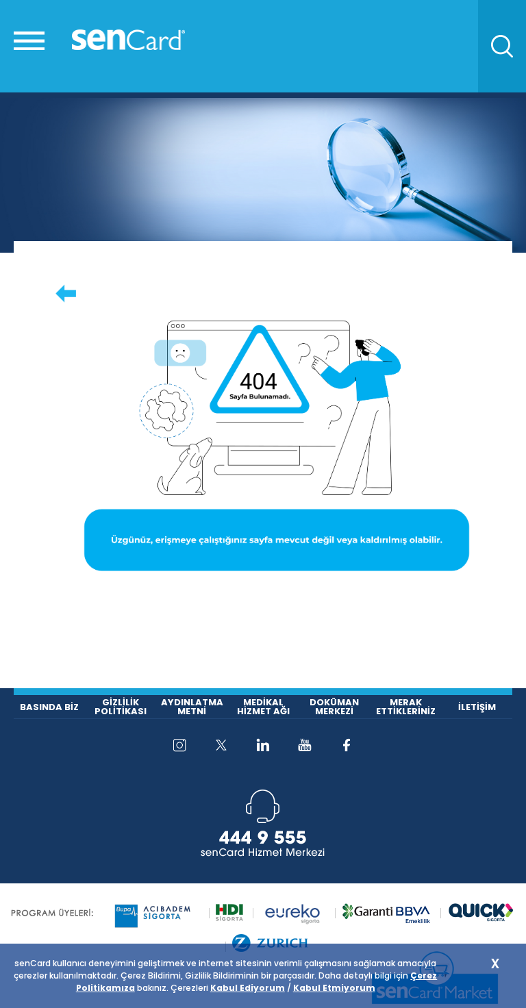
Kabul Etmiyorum (334, 988)
